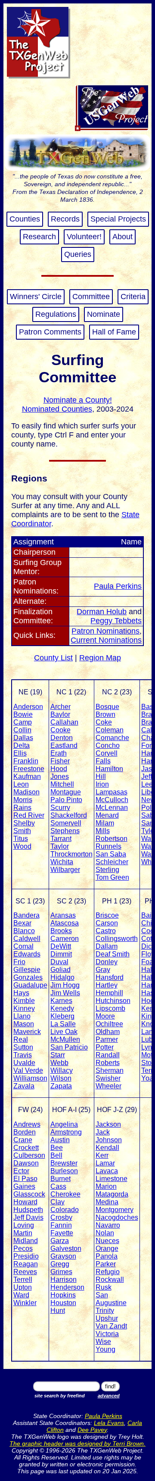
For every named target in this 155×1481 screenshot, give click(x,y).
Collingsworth (117, 938)
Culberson (29, 1155)
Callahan (64, 722)
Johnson (109, 1140)
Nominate (103, 314)
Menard (107, 815)
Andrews (26, 1124)
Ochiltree (109, 1024)
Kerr (102, 1155)
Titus (20, 838)
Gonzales (28, 977)
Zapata (61, 1086)
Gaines (24, 1186)
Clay (57, 1202)
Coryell (107, 753)
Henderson (67, 1287)
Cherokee (65, 1194)
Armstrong (66, 1132)
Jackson (108, 1124)
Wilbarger (65, 869)
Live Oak (64, 1031)
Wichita (61, 861)
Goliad (60, 969)
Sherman (110, 1070)
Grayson (63, 1256)
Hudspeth (28, 1209)
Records (65, 219)
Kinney (24, 1008)
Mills (103, 830)
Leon (21, 784)
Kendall (107, 1147)
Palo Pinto (66, 799)
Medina (107, 1202)
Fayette (61, 1233)
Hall (147, 977)
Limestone (111, 1178)
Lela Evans (109, 1422)
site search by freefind (59, 1395)
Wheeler (108, 1086)
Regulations (55, 314)
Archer (60, 706)
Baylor (60, 714)
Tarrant (60, 838)
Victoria (107, 1333)
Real (20, 1039)
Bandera (26, 915)
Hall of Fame (114, 332)
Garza (59, 1240)
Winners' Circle (36, 296)
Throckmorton (71, 854)
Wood (22, 846)
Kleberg (62, 1016)
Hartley (107, 985)
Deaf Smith (113, 954)
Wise (103, 1341)
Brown (105, 714)
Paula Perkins (118, 586)
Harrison (63, 1279)
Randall (108, 1055)
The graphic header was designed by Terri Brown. (77, 1443)
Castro (106, 930)
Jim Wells (65, 993)
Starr (57, 1055)
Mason (23, 1024)
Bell (56, 1155)
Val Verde (28, 1070)
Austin (60, 1140)
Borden (24, 1132)
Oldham (108, 1031)
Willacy (61, 1070)
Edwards (26, 954)
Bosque (107, 706)
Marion (106, 1186)
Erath (58, 753)
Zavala (23, 1086)
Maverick (27, 1031)
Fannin (61, 1225)
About (122, 236)
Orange (107, 1248)
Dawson (26, 1163)
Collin (22, 730)
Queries (77, 254)
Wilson (60, 1078)
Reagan (25, 1264)
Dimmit (61, 954)
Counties (24, 219)
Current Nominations (106, 640)
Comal (23, 946)
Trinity (105, 1310)
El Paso (25, 1178)
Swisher (108, 1078)
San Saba (111, 854)
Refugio (108, 1271)
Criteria (133, 296)
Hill (101, 776)
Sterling (107, 869)
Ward (21, 1295)
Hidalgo (62, 977)
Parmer (107, 1039)
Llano (22, 1016)
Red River (28, 815)
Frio (19, 961)
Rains (22, 807)
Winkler (25, 1302)
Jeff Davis (28, 1217)
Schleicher (112, 861)
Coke (104, 722)
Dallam (107, 946)
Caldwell (26, 938)
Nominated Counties (57, 409)
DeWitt (60, 946)
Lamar (105, 1163)
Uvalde (24, 1062)
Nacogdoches (117, 1217)
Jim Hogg (65, 985)
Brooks (61, 930)
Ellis (20, 753)
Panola (107, 1256)
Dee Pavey (92, 1429)
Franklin (25, 761)
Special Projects (118, 219)
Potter (105, 1047)
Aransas (63, 915)
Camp (22, 722)
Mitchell (62, 784)
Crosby (61, 1217)
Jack (103, 1132)
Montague (65, 792)
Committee (91, 296)
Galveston (65, 1248)
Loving (23, 1225)
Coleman (110, 730)
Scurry (60, 807)
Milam (105, 823)
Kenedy (62, 1008)
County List (53, 657)
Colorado (64, 1209)
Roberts (108, 1062)
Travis (22, 1055)
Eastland (64, 745)
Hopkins (63, 1295)
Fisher (60, 761)
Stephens (65, 830)
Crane (22, 1140)
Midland (25, 1240)
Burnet (60, 1178)
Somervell (65, 823)
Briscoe (107, 915)
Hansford (110, 977)
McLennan (112, 807)
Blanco (24, 930)
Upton (22, 1287)
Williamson (30, 1078)
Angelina (64, 1124)
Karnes (61, 1000)
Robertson (111, 838)
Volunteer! (84, 236)
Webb (59, 1062)
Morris (22, 799)
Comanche (112, 737)
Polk (148, 807)
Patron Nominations (105, 631)
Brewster (64, 1163)
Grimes (61, 1271)
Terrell (22, 1279)
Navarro (108, 1225)
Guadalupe (30, 985)
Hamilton (109, 768)
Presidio (26, 1256)
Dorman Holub (102, 611)
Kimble (24, 1000)
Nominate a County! (77, 400)
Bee (56, 1147)
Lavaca (107, 1171)
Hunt (57, 1310)
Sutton (23, 1047)
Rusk (104, 1287)
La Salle (63, 1024)
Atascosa (64, 923)
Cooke (60, 730)
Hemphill (109, 993)
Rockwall (110, 1279)
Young (105, 1349)
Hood (58, 768)
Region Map (100, 657)
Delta (21, 745)
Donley (107, 961)
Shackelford (68, 815)
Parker (106, 1264)
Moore (105, 1016)
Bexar (22, 923)
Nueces (107, 1240)
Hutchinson (113, 1000)
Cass (58, 1186)
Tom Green (112, 877)
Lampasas (111, 792)
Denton (61, 737)
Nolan (105, 1233)
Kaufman (27, 776)
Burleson (64, 1171)
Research (39, 236)
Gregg (59, 1264)
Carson (107, 923)
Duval (59, 961)
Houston (63, 1302)
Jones (59, 776)
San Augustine (111, 1298)
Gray (103, 969)
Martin (22, 1233)
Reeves (25, 1271)
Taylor (59, 846)
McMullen (65, 1039)
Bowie (23, 714)
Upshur (107, 1318)
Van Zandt (111, 1326)
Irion (102, 784)
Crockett (26, 1147)
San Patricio (69, 1047)
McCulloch (112, 799)
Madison (26, 792)
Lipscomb (110, 1008)
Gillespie (26, 969)
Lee (147, 784)
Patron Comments (50, 332)
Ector (21, 1171)
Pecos (23, 1248)
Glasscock (29, 1194)
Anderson (28, 706)
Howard (25, 1202)
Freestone (28, 768)
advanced (109, 1395)
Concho (108, 745)
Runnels (108, 846)
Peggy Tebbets (116, 620)
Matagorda (112, 1194)
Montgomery (114, 1209)
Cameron (64, 938)
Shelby (24, 823)
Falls (103, 761)
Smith (22, 830)
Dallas (23, 737)
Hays (21, 993)
